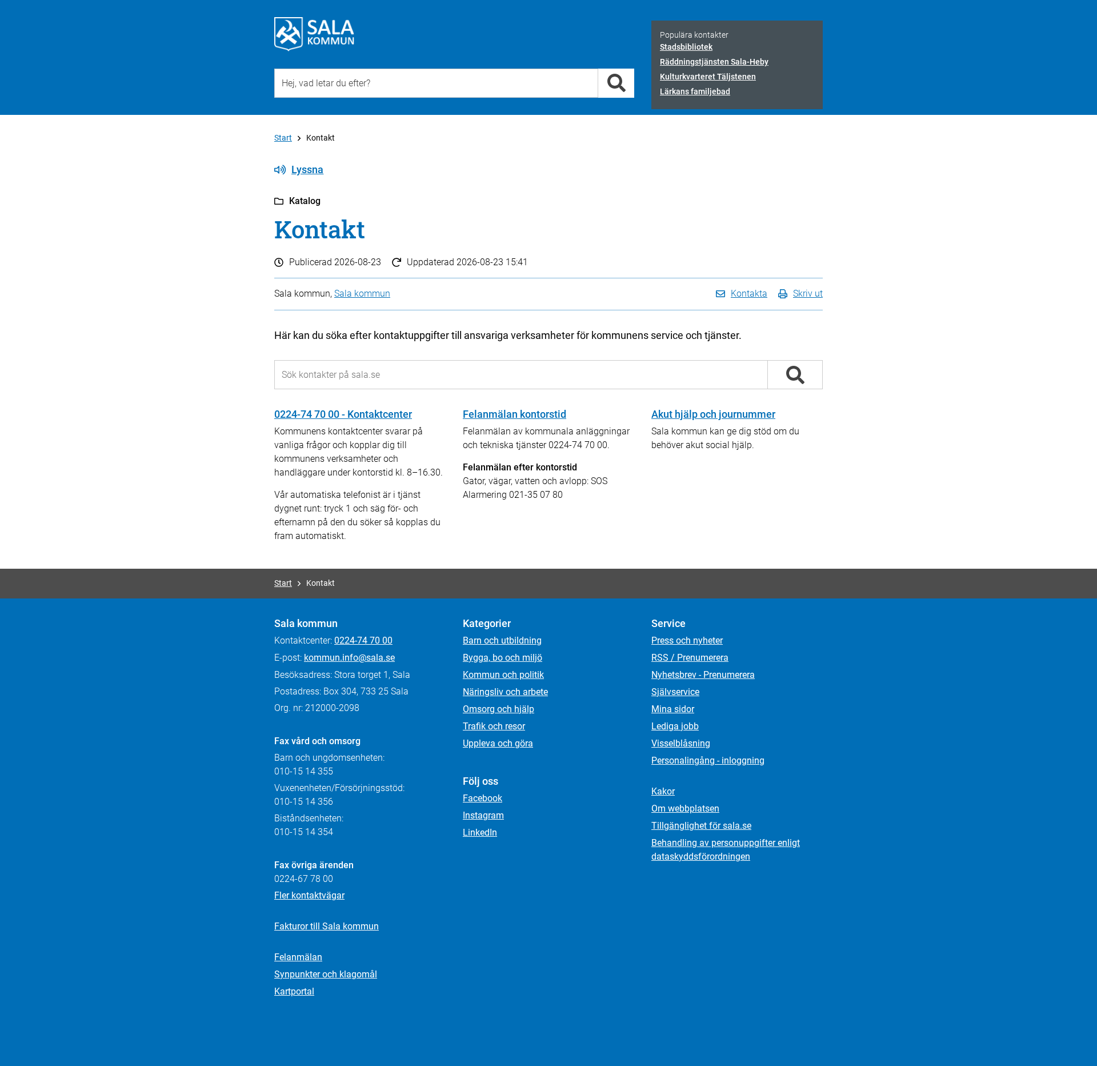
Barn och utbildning (502, 640)
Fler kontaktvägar (309, 895)
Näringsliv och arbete (505, 691)
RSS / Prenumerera (689, 657)
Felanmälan (298, 957)
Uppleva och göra (498, 743)
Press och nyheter (687, 640)
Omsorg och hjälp (498, 709)
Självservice (675, 691)
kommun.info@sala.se (349, 657)
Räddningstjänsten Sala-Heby (714, 61)
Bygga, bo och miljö (502, 657)
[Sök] (616, 83)
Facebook (482, 798)
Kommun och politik (503, 674)
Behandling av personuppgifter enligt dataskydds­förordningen (725, 849)
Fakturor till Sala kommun (326, 926)
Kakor (663, 791)
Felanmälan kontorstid (514, 414)
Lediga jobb (675, 726)
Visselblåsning (680, 743)
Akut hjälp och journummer (713, 414)
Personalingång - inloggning (707, 760)
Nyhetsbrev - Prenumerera (703, 674)
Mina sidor (672, 709)
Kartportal (294, 991)
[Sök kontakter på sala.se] (795, 375)
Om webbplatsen (685, 808)
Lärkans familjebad (695, 91)
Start (283, 137)
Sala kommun (362, 293)
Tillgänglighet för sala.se (701, 825)
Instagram (483, 815)
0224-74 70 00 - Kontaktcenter (343, 414)
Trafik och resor (494, 726)
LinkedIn (480, 832)
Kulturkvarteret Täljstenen (708, 76)
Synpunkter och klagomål (325, 974)
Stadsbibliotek (686, 46)
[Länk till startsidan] (314, 34)
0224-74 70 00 (363, 640)
